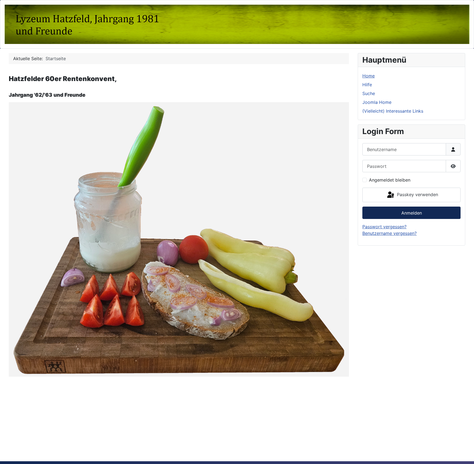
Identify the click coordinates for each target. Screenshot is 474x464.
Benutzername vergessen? (389, 233)
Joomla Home (376, 102)
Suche (368, 93)
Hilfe (367, 84)
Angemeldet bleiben (389, 180)
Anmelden (411, 213)
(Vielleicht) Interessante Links (392, 111)
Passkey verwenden (417, 194)
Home (368, 76)
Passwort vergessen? (384, 226)
